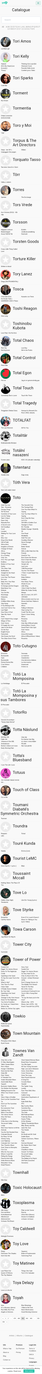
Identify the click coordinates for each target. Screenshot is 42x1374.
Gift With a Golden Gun (29, 522)
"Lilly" (3, 133)
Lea (2, 536)
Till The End (5, 511)
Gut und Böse (5, 1212)
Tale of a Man (5, 584)
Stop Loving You (26, 562)
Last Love (24, 566)
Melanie (3, 590)
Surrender (4, 952)
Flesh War (4, 365)
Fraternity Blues (26, 1117)
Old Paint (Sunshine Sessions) (28, 1161)
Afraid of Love (25, 584)
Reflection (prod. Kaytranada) (6, 1025)
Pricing (18, 1352)
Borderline (4, 917)
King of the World (6, 540)
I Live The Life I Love (8, 765)
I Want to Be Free (27, 1307)
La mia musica (26, 662)
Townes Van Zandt (23, 1053)
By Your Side (5, 991)
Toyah (18, 1298)
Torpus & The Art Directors (24, 142)
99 (22, 531)
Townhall (21, 1172)
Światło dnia (5, 475)
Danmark (24, 234)
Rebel (3, 1251)
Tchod (23, 833)
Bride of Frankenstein (28, 1253)
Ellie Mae (4, 1180)
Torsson (20, 222)
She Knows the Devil (8, 636)
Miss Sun (4, 538)
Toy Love (20, 1244)
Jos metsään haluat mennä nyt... (10, 781)
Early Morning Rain (7, 748)
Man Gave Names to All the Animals (10, 1129)
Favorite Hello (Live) (28, 68)
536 (3, 1322)
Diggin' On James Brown (9, 969)
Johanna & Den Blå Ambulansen (7, 742)
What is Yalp (7, 1348)
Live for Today (5, 516)
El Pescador (25, 683)
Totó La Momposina (23, 676)
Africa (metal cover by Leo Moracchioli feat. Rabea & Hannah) (30, 601)
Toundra (20, 826)
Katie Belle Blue (26, 1101)
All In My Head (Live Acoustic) (7, 67)
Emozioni (4, 653)
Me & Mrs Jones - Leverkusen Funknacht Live (30, 990)
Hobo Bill (4, 1073)
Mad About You (6, 588)
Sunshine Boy (26, 1108)
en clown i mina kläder (28, 741)
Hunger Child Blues (7, 1069)
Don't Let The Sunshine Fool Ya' (9, 1105)
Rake (23, 1132)
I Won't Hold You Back (28, 588)
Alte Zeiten (4, 1210)
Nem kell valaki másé (8, 490)
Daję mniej (24, 475)
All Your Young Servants (29, 1066)
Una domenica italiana (28, 660)
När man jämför (26, 746)
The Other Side (6, 568)
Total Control (24, 358)
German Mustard (27, 1143)
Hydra (3, 566)
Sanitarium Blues (27, 1110)
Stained (3, 64)
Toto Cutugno (25, 646)
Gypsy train (5, 575)
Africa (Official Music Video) (30, 636)
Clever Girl (4, 995)
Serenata (24, 653)
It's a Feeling (5, 555)
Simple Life (25, 564)
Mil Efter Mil (5, 737)
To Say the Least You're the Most (10, 979)
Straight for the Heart (8, 573)
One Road (24, 533)
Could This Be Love (27, 612)
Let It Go (24, 520)
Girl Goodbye (5, 527)
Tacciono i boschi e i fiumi (9, 167)
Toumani (4, 818)
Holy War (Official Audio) (29, 623)
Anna (2, 616)
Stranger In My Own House (10, 997)
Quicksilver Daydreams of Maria (30, 1098)
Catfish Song (25, 1095)
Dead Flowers (5, 1165)
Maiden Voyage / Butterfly (29, 529)
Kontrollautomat (6, 1214)
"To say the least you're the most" (30, 999)
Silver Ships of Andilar (8, 1097)
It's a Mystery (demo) (8, 1307)
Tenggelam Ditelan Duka (9, 410)
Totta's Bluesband (22, 757)
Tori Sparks (23, 78)
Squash (3, 1084)
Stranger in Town (26, 525)
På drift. (23, 744)
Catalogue (29, 1336)
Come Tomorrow (26, 1073)
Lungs (3, 1125)
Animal (23, 549)
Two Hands (25, 1130)
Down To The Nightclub (8, 971)
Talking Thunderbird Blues (29, 1123)
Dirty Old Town (6, 1117)
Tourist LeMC (25, 858)
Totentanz (21, 467)
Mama (3, 599)
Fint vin (3, 380)
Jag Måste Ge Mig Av (8, 937)
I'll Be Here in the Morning (9, 1121)
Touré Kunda (24, 843)
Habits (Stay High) (7, 900)
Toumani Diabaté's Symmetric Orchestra (19, 809)
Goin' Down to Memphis (9, 1147)
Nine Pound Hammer (28, 1077)
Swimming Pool (26, 1256)
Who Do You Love (7, 1152)
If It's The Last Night (7, 560)
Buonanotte (5, 656)
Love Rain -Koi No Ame (9, 333)
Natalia (3, 851)
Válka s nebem (6, 182)
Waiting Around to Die (8, 1090)
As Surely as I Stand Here (9, 1004)
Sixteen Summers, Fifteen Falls (30, 1140)
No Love (4, 579)
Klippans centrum (7, 230)
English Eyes (5, 632)
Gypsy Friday (25, 1119)
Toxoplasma (23, 1203)
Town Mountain (26, 1033)
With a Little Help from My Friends (29, 552)
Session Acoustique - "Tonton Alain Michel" (8, 721)
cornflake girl (5, 49)
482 (27, 1318)
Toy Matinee (23, 1263)
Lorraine (3, 531)
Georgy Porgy (5, 509)
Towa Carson (24, 929)
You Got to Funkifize (7, 1002)
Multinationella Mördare (8, 443)
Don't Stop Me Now (27, 518)
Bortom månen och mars (9, 746)
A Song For (25, 1080)
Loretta (23, 1088)
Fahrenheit (4, 634)
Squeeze (24, 1251)
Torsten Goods (26, 241)
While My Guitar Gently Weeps (29, 591)
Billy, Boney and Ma (27, 1125)
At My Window (26, 1121)
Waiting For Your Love (8, 533)
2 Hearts (24, 544)
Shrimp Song (5, 1139)
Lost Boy (24, 348)
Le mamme (25, 656)
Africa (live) (5, 544)
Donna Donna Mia (7, 662)
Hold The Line (5, 505)
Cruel (3, 529)
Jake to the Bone (6, 627)
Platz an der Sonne (27, 1210)
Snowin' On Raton (27, 1152)
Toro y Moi (22, 125)
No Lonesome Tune (7, 1108)
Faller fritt (4, 739)
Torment (20, 93)
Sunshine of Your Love (8, 514)
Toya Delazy (23, 1283)
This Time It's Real (7, 984)
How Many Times (27, 581)
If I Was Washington (7, 1062)
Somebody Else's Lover (9, 395)
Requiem (4, 833)
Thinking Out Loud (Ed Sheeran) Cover (28, 65)
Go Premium (20, 1348)
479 (15, 1318)
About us (6, 1352)
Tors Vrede (22, 205)
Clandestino (25, 658)
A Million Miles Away (8, 601)
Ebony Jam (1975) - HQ (29, 1004)
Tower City (22, 944)
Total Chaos (23, 340)
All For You (25, 428)
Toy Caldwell (24, 1229)
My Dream (4, 100)
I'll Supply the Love (7, 625)
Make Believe (25, 577)
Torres (18, 190)
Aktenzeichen (5, 1219)
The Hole (24, 1112)
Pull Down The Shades (8, 1253)
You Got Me (5, 592)
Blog (4, 1356)
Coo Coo (4, 1149)
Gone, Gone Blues (27, 1071)
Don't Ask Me (5, 1256)
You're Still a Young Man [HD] (29, 994)
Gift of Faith (5, 542)
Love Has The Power (8, 577)
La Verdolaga (5, 683)
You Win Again (26, 1064)
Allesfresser (5, 1217)
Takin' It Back (5, 518)
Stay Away (4, 603)
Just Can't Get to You (8, 608)
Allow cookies (29, 1371)
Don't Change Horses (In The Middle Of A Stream (29, 983)
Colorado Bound (6, 1134)
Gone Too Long (26, 1075)
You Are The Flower (27, 570)
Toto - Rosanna (6, 507)
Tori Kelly (21, 56)
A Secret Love (5, 525)
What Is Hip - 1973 (27, 1002)
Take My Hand (6, 614)
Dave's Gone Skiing (28, 614)
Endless (3, 562)
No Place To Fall (6, 1136)
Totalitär (20, 435)
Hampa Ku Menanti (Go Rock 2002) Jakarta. (29, 412)
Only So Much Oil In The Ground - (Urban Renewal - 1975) (30, 978)
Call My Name (6, 919)
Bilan (23, 866)
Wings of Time (5, 621)
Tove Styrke (23, 910)
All (3, 27)
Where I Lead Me (6, 1154)
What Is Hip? (5, 982)
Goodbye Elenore (27, 540)
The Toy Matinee (6, 1275)
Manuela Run (5, 522)
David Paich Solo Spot (28, 627)
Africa (3, 551)
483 (31, 1318)
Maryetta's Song (6, 1163)
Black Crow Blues (7, 1112)
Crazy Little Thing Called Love (9, 250)
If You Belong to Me (7, 605)
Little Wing (24, 586)
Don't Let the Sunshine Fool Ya (10, 1100)
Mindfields (24, 536)
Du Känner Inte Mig (27, 739)
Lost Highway (5, 1141)
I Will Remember (26, 568)
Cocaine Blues (26, 1082)
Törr (16, 174)
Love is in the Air (6, 1290)
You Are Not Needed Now (9, 1132)
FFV (22, 1104)
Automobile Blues (7, 1082)
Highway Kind (5, 1110)
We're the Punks (26, 350)
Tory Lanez (22, 274)
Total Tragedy (25, 403)
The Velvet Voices (7, 1114)
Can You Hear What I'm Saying (29, 510)
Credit (3, 973)
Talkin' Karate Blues (7, 1064)
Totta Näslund (25, 729)
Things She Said (26, 1271)
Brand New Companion (29, 1062)
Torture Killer (24, 259)
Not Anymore (5, 350)
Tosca (18, 289)
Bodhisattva (5, 570)
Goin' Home (5, 623)
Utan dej (24, 737)
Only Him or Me (6, 1060)
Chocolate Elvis (6, 296)
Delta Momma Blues (8, 1160)
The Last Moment (7, 428)
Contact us (6, 1360)
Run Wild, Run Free (7, 1310)
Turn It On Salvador (27, 1273)
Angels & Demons (7, 1312)
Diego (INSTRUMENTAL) (9, 281)
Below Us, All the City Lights (10, 1008)
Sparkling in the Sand (8, 976)
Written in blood (6, 266)
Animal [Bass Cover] (28, 625)
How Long (4, 316)
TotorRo (20, 712)
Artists (11, 1336)
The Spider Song (26, 1086)
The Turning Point (27, 507)
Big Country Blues (27, 1106)
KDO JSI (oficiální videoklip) (30, 460)
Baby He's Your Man (8, 581)
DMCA (31, 1354)
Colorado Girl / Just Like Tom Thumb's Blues (9, 1144)
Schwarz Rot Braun (7, 1221)
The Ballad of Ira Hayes (29, 1158)
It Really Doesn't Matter (9, 989)
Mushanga (4, 595)
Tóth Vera (21, 482)
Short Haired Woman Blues (30, 1060)
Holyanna (4, 597)
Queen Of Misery (7, 1273)
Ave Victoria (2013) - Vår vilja (9, 213)
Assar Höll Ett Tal (6, 234)
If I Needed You (6, 1077)
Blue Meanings (26, 1305)
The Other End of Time (8, 638)
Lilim (2, 836)
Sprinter (3, 197)
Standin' (24, 1084)
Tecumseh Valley (6, 1123)
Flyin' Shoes (5, 1075)
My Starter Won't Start (28, 1145)
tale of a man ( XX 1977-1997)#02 (29, 596)
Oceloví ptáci (5, 460)
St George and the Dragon (9, 586)
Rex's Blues (5, 1066)
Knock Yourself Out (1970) (30, 1006)
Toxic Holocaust (27, 1187)
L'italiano (4, 666)
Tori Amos (22, 41)
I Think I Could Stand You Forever (29, 574)
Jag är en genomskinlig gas (30, 380)
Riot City (4, 348)
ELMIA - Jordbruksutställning (28, 231)
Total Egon (22, 373)
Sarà (2, 658)
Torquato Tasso (26, 159)
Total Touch (23, 388)
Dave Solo (4, 520)
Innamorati (24, 664)
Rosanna (24, 619)
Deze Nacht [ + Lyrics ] (8, 866)
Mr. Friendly (25, 527)
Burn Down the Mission (29, 557)
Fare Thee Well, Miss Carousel (28, 1092)
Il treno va (24, 666)
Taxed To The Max (27, 987)
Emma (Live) (25, 851)
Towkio (19, 1016)
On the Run (5, 630)
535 (38, 1318)
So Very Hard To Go (28, 973)
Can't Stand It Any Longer (9, 619)
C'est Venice (5, 664)
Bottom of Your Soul (7, 564)
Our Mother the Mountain (9, 1088)
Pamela (23, 621)
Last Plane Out (6, 1271)
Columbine (24, 1147)
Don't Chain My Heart (28, 560)
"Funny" (3, 70)
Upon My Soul (26, 1128)
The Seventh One (27, 505)
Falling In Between (27, 608)
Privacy (31, 1358)
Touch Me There (26, 395)
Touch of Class (26, 790)
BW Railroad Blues (27, 1114)
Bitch (2, 1195)
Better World (25, 546)
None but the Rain (7, 1071)
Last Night (4, 610)
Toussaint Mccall (21, 875)
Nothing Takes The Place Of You (10, 884)
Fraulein (3, 1119)
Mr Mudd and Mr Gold (28, 1134)
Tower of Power (27, 959)
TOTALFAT (22, 420)
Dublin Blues (25, 1136)
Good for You (25, 555)
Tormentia (22, 108)
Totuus (19, 772)
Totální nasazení (21, 452)
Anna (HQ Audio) (27, 634)
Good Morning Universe (29, 1312)
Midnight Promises (7, 1236)
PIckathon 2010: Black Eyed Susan (8, 1042)
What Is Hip (5, 1006)
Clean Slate (5, 987)
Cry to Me (4, 797)
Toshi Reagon (25, 308)
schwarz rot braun (27, 1219)
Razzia (23, 1212)
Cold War (4, 85)
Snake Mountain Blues (8, 1080)
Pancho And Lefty (7, 1158)
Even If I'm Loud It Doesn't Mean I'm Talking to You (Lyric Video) (30, 919)
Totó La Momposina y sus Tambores (19, 695)
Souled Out (4, 967)
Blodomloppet (5, 232)
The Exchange (26, 197)
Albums (19, 1336)
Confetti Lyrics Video (28, 70)
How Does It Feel (7, 612)
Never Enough (26, 542)
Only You (4, 557)
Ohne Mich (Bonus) (27, 1214)
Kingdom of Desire (7, 546)
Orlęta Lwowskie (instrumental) (6, 117)
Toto (17, 497)
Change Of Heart (6, 549)
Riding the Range (6, 1156)
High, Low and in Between (30, 1069)
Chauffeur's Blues (27, 1149)
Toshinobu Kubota (22, 325)
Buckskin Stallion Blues (9, 1086)
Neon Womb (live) (27, 1310)
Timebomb (4, 902)
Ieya (2, 1305)
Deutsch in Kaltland (27, 1217)
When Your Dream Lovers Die (9, 1094)
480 (19, 1318)
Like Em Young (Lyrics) (29, 900)
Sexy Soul (24, 967)
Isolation (24, 579)
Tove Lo (20, 892)
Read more (17, 1371)
